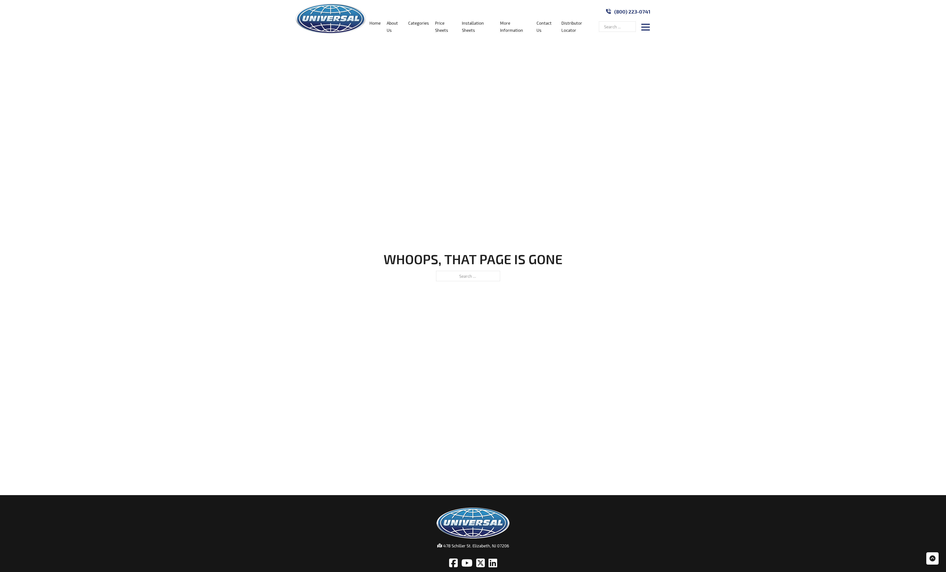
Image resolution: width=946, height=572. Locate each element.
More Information (511, 26)
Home (375, 22)
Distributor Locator (571, 26)
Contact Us (544, 26)
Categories (418, 22)
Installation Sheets (473, 26)
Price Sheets (441, 26)
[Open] (645, 27)
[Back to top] (932, 558)
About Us (392, 26)
